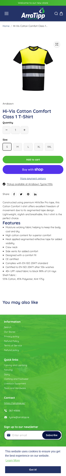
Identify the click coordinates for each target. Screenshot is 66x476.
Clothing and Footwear (16, 378)
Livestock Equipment (15, 383)
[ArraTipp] (33, 13)
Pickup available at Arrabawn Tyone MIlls (30, 184)
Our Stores (9, 331)
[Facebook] (14, 194)
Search (7, 327)
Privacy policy (11, 336)
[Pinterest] (28, 194)
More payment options (33, 178)
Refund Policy (11, 341)
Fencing (8, 369)
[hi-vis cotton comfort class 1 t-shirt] (57, 44)
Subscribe (51, 435)
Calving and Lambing (15, 365)
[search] (56, 13)
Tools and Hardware (15, 388)
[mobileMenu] (6, 13)
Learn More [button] (13, 460)
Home (6, 26)
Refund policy (11, 350)
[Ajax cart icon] (61, 13)
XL (38, 146)
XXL (49, 146)
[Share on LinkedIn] (35, 194)
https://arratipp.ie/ (14, 403)
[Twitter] (21, 194)
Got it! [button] (33, 469)
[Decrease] (6, 130)
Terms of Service (13, 345)
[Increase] (24, 130)
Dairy (7, 374)
